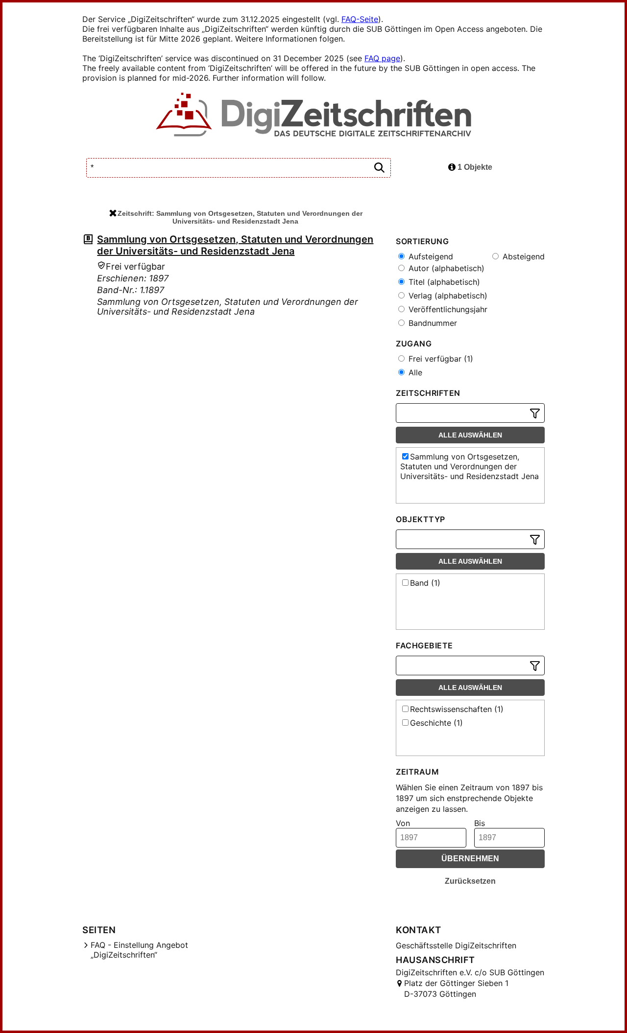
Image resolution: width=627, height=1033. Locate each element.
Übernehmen (470, 858)
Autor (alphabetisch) (445, 268)
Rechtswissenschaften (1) (457, 709)
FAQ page (382, 58)
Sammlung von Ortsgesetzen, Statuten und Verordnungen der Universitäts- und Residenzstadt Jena (235, 245)
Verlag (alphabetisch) (446, 295)
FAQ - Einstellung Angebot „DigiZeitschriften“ (139, 950)
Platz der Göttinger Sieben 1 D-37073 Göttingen (456, 988)
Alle (414, 372)
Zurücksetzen (470, 881)
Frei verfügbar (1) (439, 359)
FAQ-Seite (359, 19)
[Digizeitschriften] (314, 115)
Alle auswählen (470, 435)
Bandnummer (431, 323)
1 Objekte (474, 167)
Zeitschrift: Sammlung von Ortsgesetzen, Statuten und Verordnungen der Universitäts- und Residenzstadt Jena (240, 217)
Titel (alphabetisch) (443, 282)
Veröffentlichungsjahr (446, 309)
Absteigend (522, 256)
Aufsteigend (429, 256)
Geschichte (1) (436, 723)
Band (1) (425, 583)
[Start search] (379, 168)
